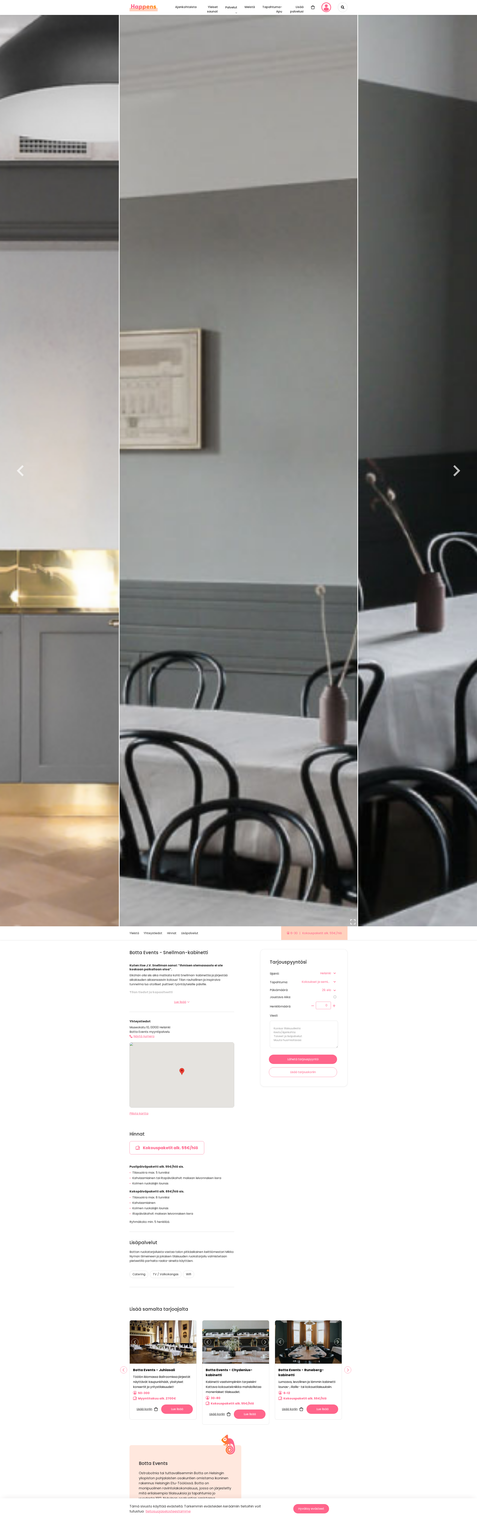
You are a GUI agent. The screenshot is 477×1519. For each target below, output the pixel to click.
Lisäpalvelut (189, 933)
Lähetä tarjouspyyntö (303, 1059)
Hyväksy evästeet (311, 1509)
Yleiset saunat (212, 9)
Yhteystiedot (153, 933)
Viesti (274, 1015)
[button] (181, 1071)
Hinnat (171, 933)
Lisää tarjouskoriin (303, 1072)
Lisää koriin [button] (144, 1409)
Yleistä (134, 933)
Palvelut (231, 7)
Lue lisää (180, 1002)
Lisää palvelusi (297, 9)
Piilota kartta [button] (138, 1113)
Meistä (250, 7)
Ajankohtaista (186, 7)
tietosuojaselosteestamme (168, 1511)
